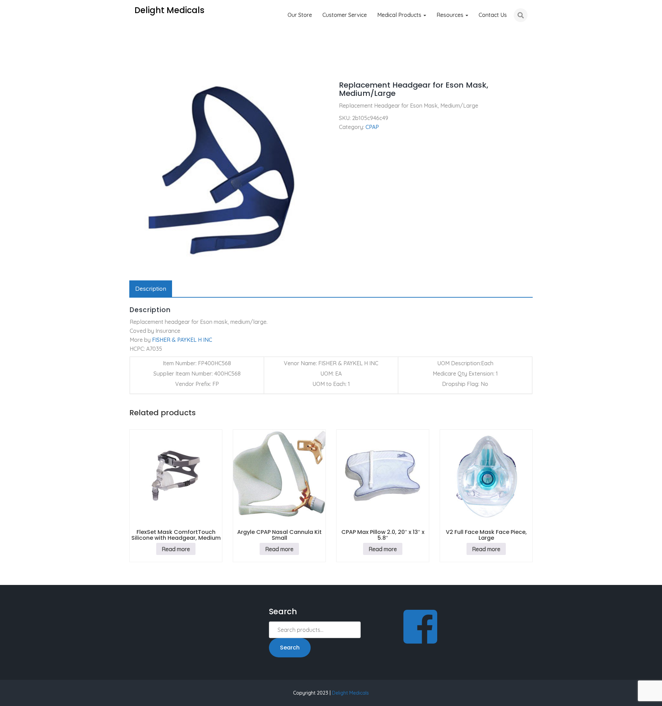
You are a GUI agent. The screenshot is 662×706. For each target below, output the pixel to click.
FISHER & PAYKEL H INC (182, 339)
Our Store (300, 14)
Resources (451, 14)
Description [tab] (150, 288)
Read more (176, 549)
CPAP (160, 65)
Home (136, 65)
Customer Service (344, 14)
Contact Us (493, 14)
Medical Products (400, 14)
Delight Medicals (350, 693)
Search (290, 648)
